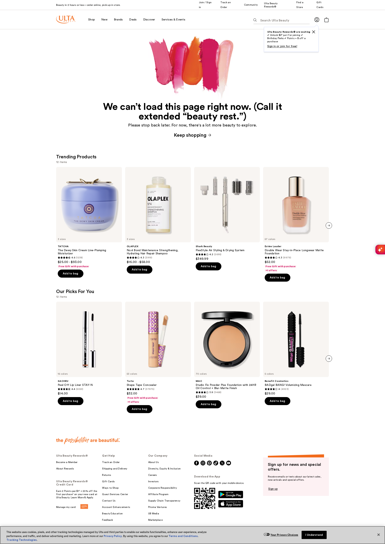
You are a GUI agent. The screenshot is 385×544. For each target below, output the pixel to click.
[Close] (378, 534)
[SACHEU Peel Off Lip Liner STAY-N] (89, 348)
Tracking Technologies (21, 540)
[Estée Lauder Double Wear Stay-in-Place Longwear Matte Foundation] (296, 219)
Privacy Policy (113, 536)
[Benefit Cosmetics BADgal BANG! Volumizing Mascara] (296, 348)
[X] (313, 31)
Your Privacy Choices (284, 535)
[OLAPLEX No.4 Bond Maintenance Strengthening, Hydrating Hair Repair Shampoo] (158, 215)
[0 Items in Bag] (326, 19)
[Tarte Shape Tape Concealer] (158, 352)
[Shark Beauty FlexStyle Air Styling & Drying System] (227, 214)
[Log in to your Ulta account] (316, 19)
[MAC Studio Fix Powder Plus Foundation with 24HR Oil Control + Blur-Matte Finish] (227, 350)
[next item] (329, 225)
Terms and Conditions (183, 536)
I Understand (314, 535)
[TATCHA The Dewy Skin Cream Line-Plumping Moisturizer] (89, 217)
